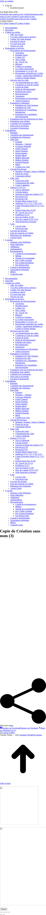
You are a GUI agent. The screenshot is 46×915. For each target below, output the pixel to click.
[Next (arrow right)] (4, 914)
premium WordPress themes (31, 735)
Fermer (3, 909)
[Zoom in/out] (9, 912)
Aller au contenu (6, 1)
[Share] (4, 912)
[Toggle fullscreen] (6, 912)
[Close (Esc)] (1, 912)
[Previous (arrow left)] (1, 914)
